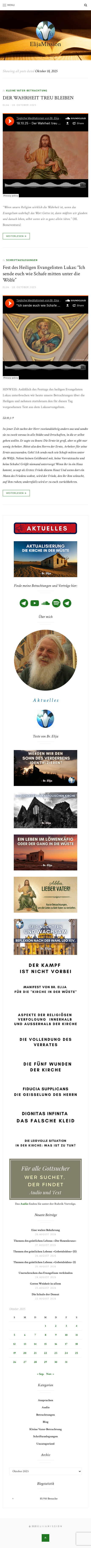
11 (77, 1335)
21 (35, 1353)
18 (76, 1344)
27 (24, 1362)
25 (76, 1353)
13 (25, 1344)
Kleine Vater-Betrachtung (26, 90)
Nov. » (50, 1374)
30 (55, 1362)
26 (14, 1362)
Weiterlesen (15, 236)
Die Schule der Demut (45, 1294)
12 (14, 1344)
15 (45, 1344)
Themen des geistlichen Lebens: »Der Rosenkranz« (46, 1241)
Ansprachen (45, 1400)
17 (66, 1344)
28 (35, 1362)
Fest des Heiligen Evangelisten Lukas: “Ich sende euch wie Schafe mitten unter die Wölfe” (44, 273)
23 (55, 1353)
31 (66, 1362)
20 (24, 1353)
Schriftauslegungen (21, 260)
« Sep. (40, 1374)
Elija (6, 105)
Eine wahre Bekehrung (45, 1230)
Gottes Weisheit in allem (45, 1284)
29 (45, 1362)
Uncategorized (45, 1444)
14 (35, 1344)
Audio (24, 1204)
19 (14, 1353)
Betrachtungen (45, 1415)
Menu (11, 5)
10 (66, 1335)
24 (66, 1353)
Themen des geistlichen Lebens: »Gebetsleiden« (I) (45, 1262)
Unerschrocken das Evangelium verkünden (46, 1273)
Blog (45, 1422)
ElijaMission (45, 44)
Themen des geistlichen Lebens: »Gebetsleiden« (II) (45, 1251)
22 (45, 1353)
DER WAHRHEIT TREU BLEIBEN (38, 98)
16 (56, 1344)
